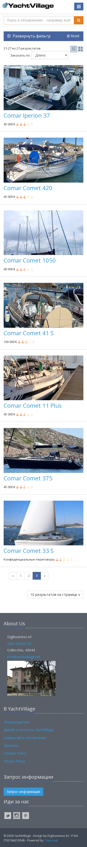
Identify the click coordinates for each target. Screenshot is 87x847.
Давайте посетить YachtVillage (29, 729)
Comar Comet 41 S (29, 333)
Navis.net (51, 840)
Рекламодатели (16, 722)
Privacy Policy (14, 761)
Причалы (11, 745)
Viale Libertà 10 (19, 643)
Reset (75, 36)
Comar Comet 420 (28, 188)
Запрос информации (23, 791)
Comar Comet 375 (28, 478)
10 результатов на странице (54, 594)
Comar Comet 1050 (30, 260)
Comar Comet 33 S (29, 551)
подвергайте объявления (25, 737)
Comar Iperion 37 (27, 115)
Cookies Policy (15, 753)
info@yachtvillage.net (23, 657)
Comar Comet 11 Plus (33, 405)
